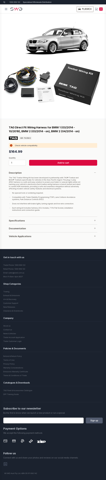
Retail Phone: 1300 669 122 (14, 269)
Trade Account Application (14, 337)
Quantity (12, 158)
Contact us (7, 330)
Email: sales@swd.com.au (13, 273)
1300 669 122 (14, 2)
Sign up (94, 420)
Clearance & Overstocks (13, 311)
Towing (6, 292)
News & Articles (9, 334)
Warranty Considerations (13, 368)
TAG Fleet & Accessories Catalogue (17, 390)
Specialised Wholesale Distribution (37, 2)
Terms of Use (8, 360)
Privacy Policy (9, 364)
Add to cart (63, 162)
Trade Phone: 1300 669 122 (14, 265)
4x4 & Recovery (9, 299)
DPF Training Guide (11, 394)
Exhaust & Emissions (11, 295)
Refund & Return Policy (12, 356)
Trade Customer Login (12, 341)
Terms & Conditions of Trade (15, 375)
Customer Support (10, 303)
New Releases (9, 307)
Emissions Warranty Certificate (15, 372)
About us (6, 326)
